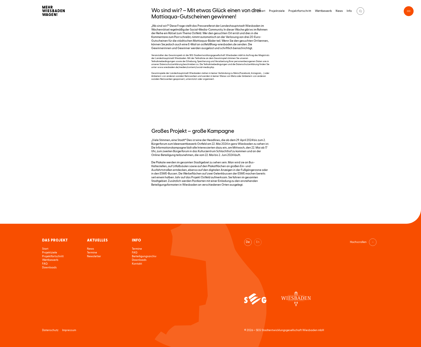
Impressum (69, 330)
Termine (92, 252)
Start (262, 11)
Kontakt (137, 263)
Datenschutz (50, 330)
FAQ (45, 263)
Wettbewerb (323, 11)
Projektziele (277, 11)
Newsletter (94, 256)
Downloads (49, 267)
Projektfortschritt (299, 11)
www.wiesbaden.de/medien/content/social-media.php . (186, 67)
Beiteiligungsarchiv (144, 256)
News (339, 11)
